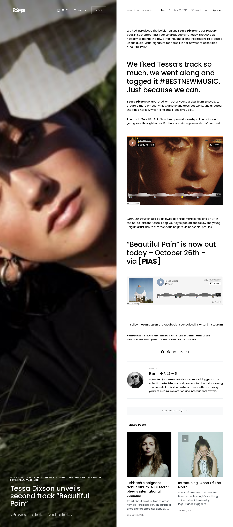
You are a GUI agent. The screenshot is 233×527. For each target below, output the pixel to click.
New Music (80, 477)
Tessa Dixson (189, 339)
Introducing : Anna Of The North (199, 484)
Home (130, 10)
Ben (153, 373)
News (13, 480)
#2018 (13, 477)
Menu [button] (99, 10)
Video (37, 480)
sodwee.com (175, 339)
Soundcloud (187, 325)
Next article (58, 515)
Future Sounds (49, 477)
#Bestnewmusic (135, 336)
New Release (94, 477)
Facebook (170, 325)
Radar (20, 480)
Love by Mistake (186, 336)
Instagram (216, 325)
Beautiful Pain (151, 336)
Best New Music (27, 477)
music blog (132, 339)
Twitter (202, 325)
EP (38, 477)
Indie (70, 477)
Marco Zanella (203, 336)
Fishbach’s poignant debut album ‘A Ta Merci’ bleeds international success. (148, 489)
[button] (80, 10)
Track (29, 480)
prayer (154, 339)
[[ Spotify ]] (63, 10)
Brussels (173, 336)
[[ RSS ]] (67, 10)
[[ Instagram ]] (58, 10)
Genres (63, 477)
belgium (164, 336)
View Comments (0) (173, 410)
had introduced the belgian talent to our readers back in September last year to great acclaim (172, 33)
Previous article (28, 515)
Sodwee (163, 339)
